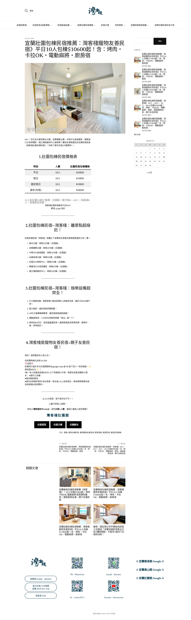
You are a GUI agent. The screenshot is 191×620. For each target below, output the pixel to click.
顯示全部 (137, 134)
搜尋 (159, 41)
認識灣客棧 (22, 25)
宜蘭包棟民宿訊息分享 (164, 25)
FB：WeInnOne (77, 575)
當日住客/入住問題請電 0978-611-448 (40, 587)
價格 (65, 432)
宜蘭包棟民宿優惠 (85, 25)
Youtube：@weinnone (113, 598)
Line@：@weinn (113, 575)
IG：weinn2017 (77, 598)
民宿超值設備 (63, 25)
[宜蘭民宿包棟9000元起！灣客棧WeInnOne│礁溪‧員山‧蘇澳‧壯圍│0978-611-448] (95, 11)
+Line (58, 208)
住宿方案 (57, 425)
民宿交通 (105, 25)
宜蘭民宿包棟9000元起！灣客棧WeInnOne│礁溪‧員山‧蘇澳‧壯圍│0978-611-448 (61, 613)
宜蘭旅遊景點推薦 (139, 25)
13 (141, 157)
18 (164, 157)
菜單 (50, 322)
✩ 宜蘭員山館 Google (149, 570)
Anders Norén (106, 613)
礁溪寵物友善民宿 (87, 432)
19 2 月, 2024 (29, 38)
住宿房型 (41, 425)
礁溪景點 (98, 432)
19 (136, 161)
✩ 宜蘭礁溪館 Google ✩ (150, 561)
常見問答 (119, 25)
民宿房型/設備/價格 (41, 25)
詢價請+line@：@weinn (41, 579)
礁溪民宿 (106, 432)
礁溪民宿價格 (116, 432)
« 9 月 (149, 173)
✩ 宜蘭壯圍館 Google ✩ (150, 578)
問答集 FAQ (41, 596)
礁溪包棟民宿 (73, 432)
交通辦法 (74, 425)
